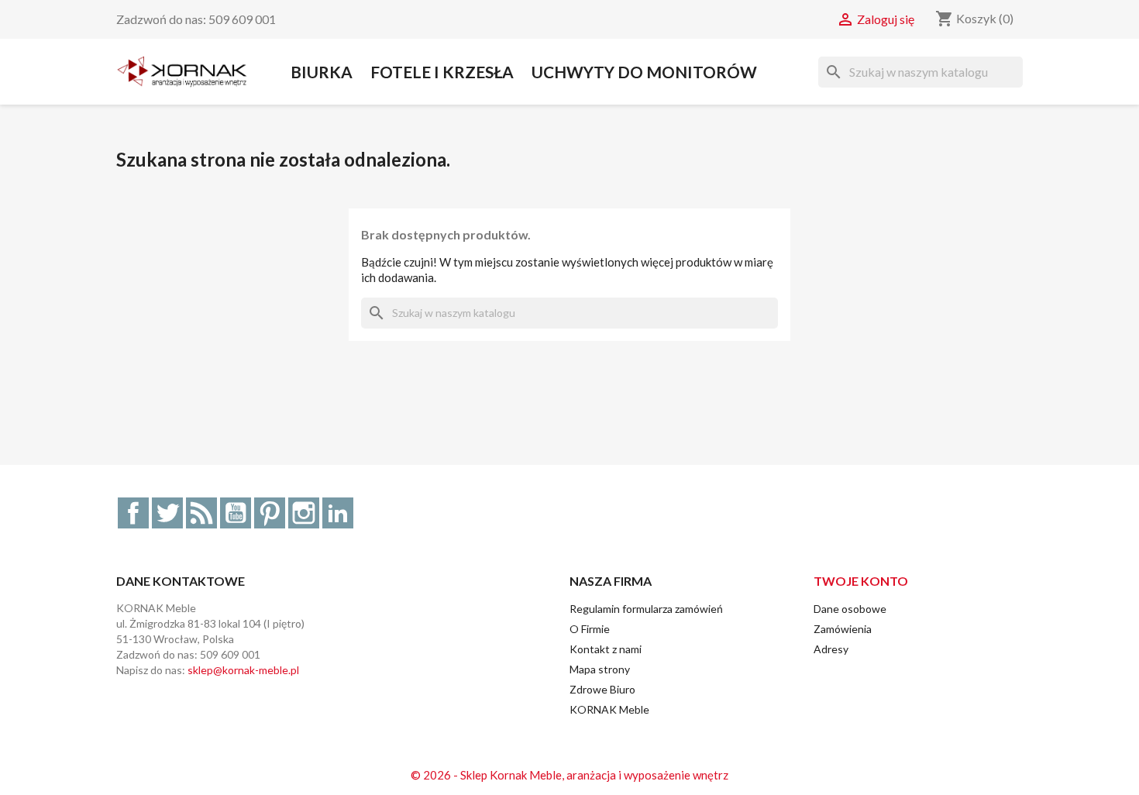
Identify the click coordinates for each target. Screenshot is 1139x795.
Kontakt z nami (606, 649)
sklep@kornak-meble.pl (243, 669)
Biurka (322, 71)
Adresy (831, 649)
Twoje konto (861, 580)
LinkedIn (337, 512)
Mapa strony (600, 669)
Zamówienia (843, 628)
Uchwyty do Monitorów (644, 71)
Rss (201, 512)
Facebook (133, 512)
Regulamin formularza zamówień (646, 608)
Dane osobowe (850, 608)
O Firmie (590, 628)
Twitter (167, 512)
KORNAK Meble (609, 709)
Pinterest (269, 512)
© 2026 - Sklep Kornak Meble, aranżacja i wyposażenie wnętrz (569, 775)
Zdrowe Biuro (602, 689)
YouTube (235, 512)
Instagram (303, 512)
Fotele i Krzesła (442, 71)
